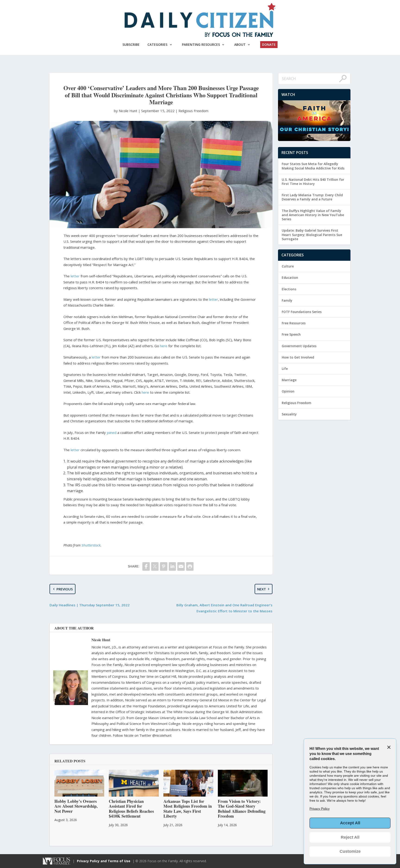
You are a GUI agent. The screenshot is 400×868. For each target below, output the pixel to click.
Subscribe (131, 44)
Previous (64, 589)
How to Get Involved (298, 357)
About (240, 44)
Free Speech (291, 334)
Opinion (288, 391)
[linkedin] (172, 566)
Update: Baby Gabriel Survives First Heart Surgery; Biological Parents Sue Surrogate (312, 234)
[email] (181, 566)
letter (75, 276)
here (163, 346)
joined (111, 432)
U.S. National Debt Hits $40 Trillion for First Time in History (313, 181)
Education (290, 277)
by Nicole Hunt (126, 110)
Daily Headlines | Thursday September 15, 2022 (90, 605)
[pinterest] (163, 566)
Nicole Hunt (100, 639)
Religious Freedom (193, 110)
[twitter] (155, 566)
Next (261, 589)
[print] (190, 566)
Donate (269, 44)
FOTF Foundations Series (302, 312)
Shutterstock (90, 545)
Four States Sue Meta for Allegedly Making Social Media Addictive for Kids (313, 166)
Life (285, 368)
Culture (288, 266)
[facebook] (146, 566)
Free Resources (294, 323)
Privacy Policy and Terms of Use (103, 861)
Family (287, 300)
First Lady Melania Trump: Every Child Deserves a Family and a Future (312, 197)
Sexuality (289, 414)
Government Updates (299, 346)
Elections (289, 289)
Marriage (289, 380)
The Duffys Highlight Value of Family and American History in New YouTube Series (313, 215)
